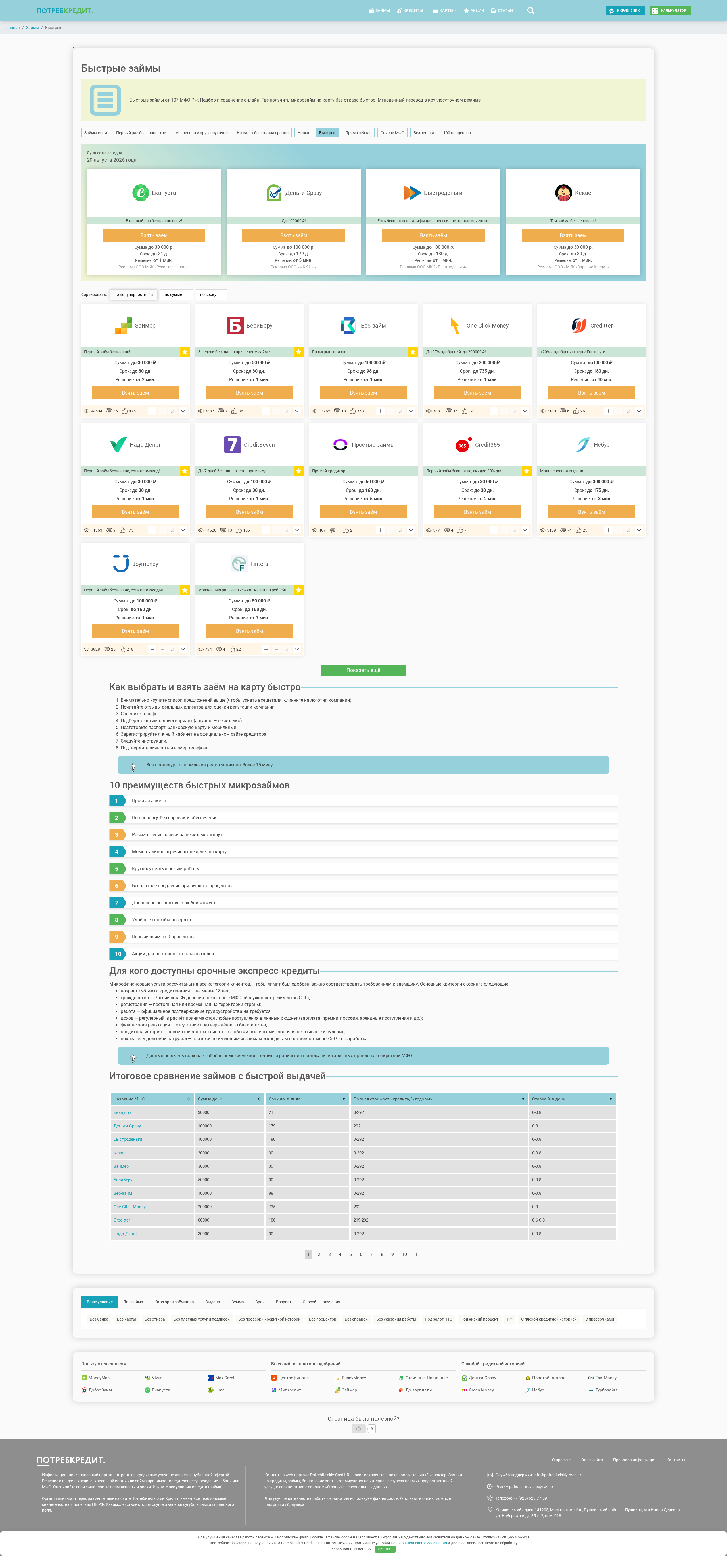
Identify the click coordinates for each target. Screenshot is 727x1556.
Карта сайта (591, 1460)
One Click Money (130, 1206)
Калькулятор (673, 10)
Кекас (120, 1153)
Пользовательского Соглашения (419, 1543)
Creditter (122, 1220)
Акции (477, 10)
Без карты (126, 1319)
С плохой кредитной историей (549, 1319)
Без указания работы (396, 1319)
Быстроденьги (128, 1139)
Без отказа (155, 1319)
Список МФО (392, 132)
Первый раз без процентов (141, 132)
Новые (304, 132)
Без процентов (322, 1319)
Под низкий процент (479, 1319)
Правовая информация (635, 1460)
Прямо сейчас (358, 132)
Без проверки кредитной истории (269, 1319)
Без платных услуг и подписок (202, 1319)
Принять (385, 1549)
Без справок (356, 1319)
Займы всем (95, 132)
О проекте (561, 1460)
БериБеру (123, 1179)
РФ (510, 1319)
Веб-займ (123, 1193)
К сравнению (629, 10)
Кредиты (413, 10)
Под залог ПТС (438, 1319)
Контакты (676, 1460)
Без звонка (423, 132)
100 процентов (457, 132)
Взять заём (154, 235)
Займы (382, 10)
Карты (446, 10)
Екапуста (123, 1112)
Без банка (99, 1319)
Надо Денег (125, 1233)
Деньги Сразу (127, 1126)
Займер (121, 1166)
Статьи (505, 10)
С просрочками (599, 1319)
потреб (64, 10)
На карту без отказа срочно (263, 132)
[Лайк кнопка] (359, 1428)
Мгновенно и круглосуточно (201, 132)
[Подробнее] (183, 411)
